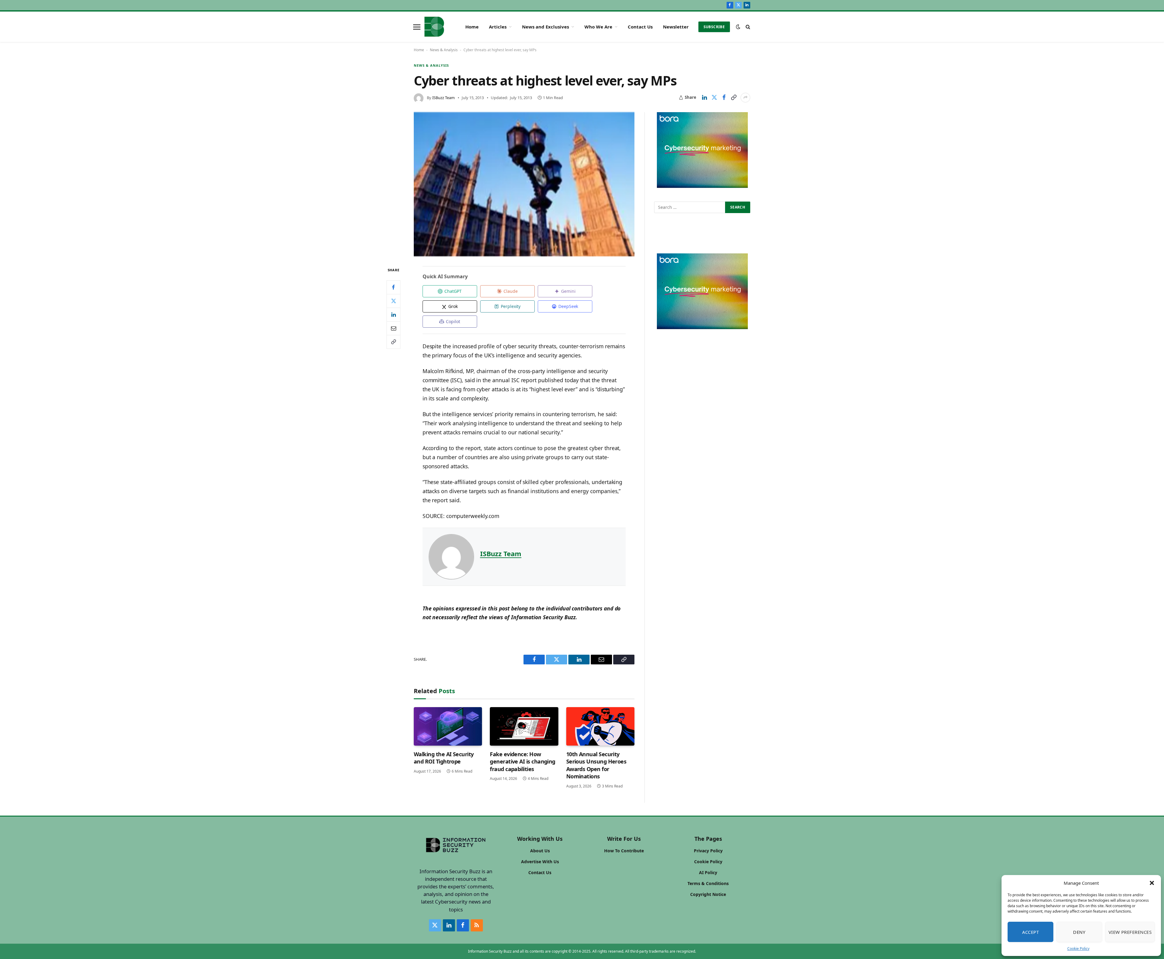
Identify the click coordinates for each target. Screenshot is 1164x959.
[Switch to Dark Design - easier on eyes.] (738, 26)
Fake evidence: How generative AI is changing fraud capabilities (522, 761)
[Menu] (416, 26)
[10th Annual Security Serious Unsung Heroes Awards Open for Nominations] (600, 726)
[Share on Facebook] (723, 97)
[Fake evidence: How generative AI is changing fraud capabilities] (524, 726)
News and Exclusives (545, 27)
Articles (498, 27)
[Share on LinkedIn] (704, 97)
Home (472, 27)
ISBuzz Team (443, 97)
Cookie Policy (1078, 948)
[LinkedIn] (393, 314)
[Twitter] (393, 301)
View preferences (1130, 932)
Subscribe (714, 26)
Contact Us (640, 27)
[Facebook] (393, 287)
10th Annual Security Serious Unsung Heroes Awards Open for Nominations (596, 765)
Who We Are (598, 27)
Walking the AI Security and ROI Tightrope (444, 757)
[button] (1152, 883)
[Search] (747, 27)
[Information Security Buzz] (434, 26)
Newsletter (676, 27)
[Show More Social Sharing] (745, 97)
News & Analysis (444, 49)
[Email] (393, 328)
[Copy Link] (733, 97)
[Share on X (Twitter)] (714, 97)
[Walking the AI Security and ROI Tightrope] (448, 726)
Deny (1079, 932)
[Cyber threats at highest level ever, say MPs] (524, 184)
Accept (1030, 932)
